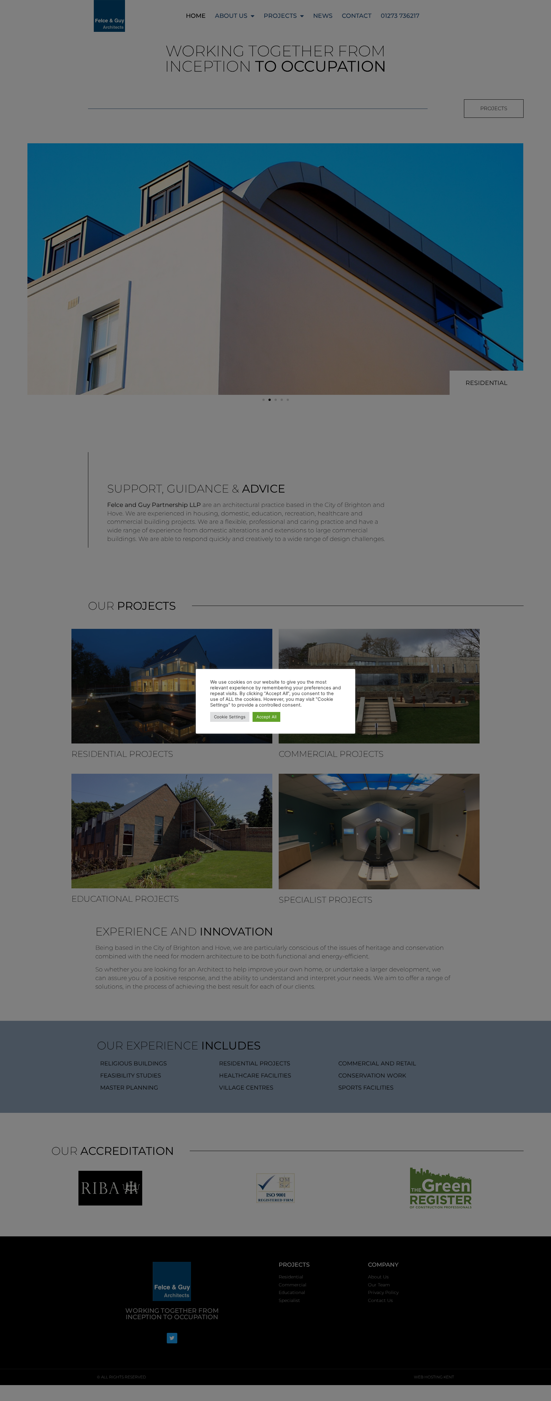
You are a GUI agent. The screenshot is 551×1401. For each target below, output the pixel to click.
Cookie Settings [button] (230, 716)
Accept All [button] (266, 716)
